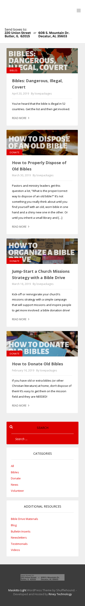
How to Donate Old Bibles (37, 363)
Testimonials (19, 544)
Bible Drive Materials (24, 519)
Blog (14, 525)
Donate (14, 152)
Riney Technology (60, 594)
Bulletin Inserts (21, 531)
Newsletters (19, 537)
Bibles (13, 70)
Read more (19, 118)
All (12, 466)
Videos (15, 550)
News (14, 485)
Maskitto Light (17, 590)
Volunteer (17, 491)
